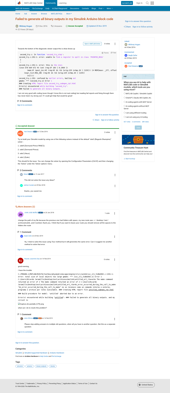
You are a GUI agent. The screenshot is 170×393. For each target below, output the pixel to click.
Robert (26, 174)
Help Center (44, 356)
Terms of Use (82, 383)
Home (17, 14)
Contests (85, 8)
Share (128, 27)
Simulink (18, 353)
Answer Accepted (75, 26)
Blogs (94, 8)
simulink (20, 366)
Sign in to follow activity (143, 27)
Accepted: (128, 63)
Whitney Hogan (25, 26)
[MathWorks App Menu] (152, 3)
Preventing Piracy (55, 383)
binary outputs (41, 366)
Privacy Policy (42, 383)
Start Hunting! (130, 159)
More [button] (109, 8)
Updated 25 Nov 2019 (97, 26)
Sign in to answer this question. (138, 21)
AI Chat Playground (59, 8)
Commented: (129, 52)
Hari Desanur (28, 131)
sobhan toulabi (29, 185)
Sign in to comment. (25, 105)
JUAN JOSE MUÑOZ (31, 212)
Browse (44, 14)
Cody (47, 8)
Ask (25, 14)
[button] (147, 3)
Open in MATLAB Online (92, 44)
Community (51, 3)
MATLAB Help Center (33, 3)
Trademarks (30, 383)
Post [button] (100, 8)
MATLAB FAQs (56, 14)
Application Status (69, 383)
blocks (53, 366)
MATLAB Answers (22, 8)
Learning (62, 3)
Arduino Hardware (57, 353)
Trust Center (19, 383)
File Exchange (37, 8)
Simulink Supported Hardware (35, 353)
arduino (29, 366)
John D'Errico (28, 318)
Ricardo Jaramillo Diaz (32, 259)
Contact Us (93, 383)
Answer (34, 14)
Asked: (127, 41)
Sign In (139, 3)
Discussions (74, 8)
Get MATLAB (127, 3)
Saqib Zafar (28, 236)
